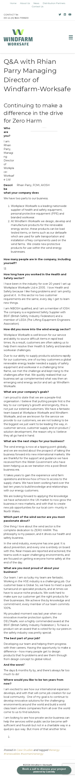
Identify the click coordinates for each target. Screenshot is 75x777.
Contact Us (37, 6)
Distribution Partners (54, 3)
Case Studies (24, 750)
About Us (25, 3)
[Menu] (71, 37)
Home (13, 3)
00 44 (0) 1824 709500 (16, 18)
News (36, 3)
